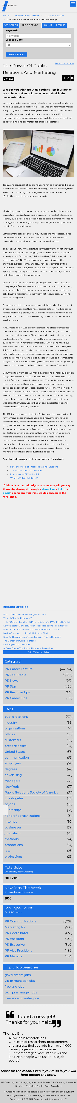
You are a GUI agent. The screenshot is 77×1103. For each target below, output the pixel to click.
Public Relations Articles (26, 15)
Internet (11, 821)
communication (17, 757)
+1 (10, 504)
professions (14, 856)
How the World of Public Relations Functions (34, 466)
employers (13, 763)
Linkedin (22, 504)
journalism (13, 833)
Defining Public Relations (17, 644)
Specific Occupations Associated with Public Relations (32, 636)
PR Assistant (14, 939)
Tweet (16, 504)
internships (13, 810)
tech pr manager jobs (21, 992)
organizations (15, 728)
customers (13, 740)
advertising (13, 775)
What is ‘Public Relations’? (17, 618)
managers (12, 781)
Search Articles (16, 54)
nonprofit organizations (23, 816)
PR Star (10, 686)
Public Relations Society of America (31, 792)
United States (15, 751)
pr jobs (10, 804)
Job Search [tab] (11, 25)
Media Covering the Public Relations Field (25, 633)
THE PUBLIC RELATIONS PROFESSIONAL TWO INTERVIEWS (36, 621)
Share (5, 504)
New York (12, 786)
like (52, 489)
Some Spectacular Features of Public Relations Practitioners (35, 625)
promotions (14, 845)
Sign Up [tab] (47, 25)
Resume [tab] (60, 25)
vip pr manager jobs (20, 981)
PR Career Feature (54, 15)
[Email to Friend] (72, 78)
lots (7, 851)
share (45, 489)
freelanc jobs (14, 986)
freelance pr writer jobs (22, 998)
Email (28, 504)
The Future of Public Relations (26, 470)
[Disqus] (38, 557)
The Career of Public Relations (19, 640)
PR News (12, 680)
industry (11, 722)
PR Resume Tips (17, 692)
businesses (13, 827)
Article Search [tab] (30, 25)
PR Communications (20, 921)
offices (10, 734)
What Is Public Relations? (24, 478)
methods (12, 839)
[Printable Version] (64, 78)
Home (6, 15)
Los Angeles (14, 798)
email (6, 493)
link (60, 489)
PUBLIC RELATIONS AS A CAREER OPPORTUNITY (31, 629)
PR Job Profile (15, 675)
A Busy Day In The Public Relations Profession (28, 648)
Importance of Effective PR (24, 474)
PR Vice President (18, 950)
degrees (11, 769)
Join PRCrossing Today (38, 652)
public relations (16, 717)
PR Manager (14, 956)
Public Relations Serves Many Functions (24, 614)
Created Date (14, 39)
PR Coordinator (16, 933)
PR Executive (15, 944)
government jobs (18, 975)
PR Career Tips (16, 698)
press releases (16, 746)
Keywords (12, 30)
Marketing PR (15, 927)
